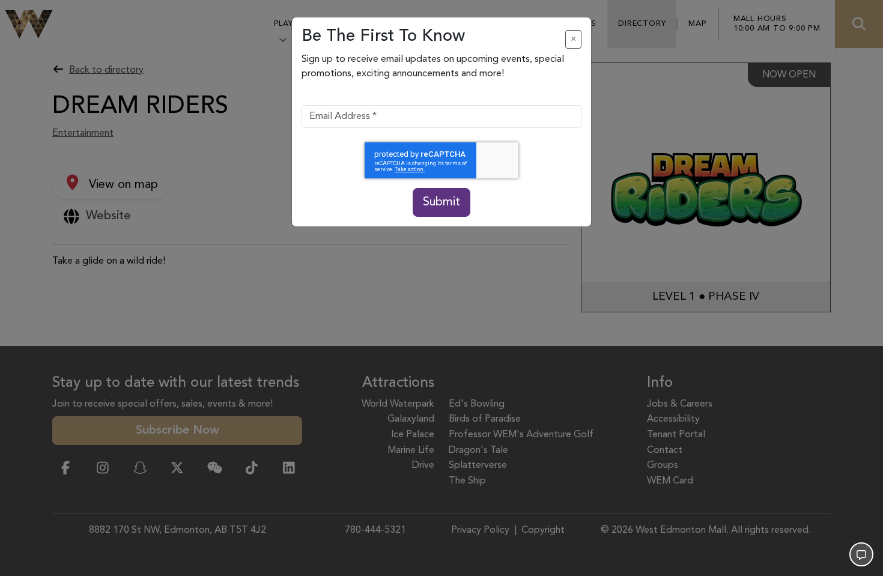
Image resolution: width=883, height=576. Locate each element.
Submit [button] (441, 202)
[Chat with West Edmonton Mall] (861, 554)
